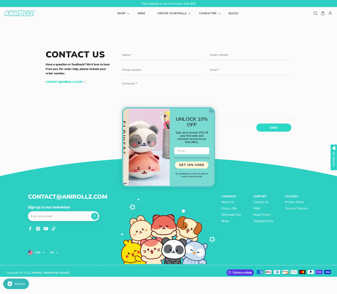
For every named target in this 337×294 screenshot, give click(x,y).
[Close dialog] (211, 111)
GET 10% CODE (191, 164)
